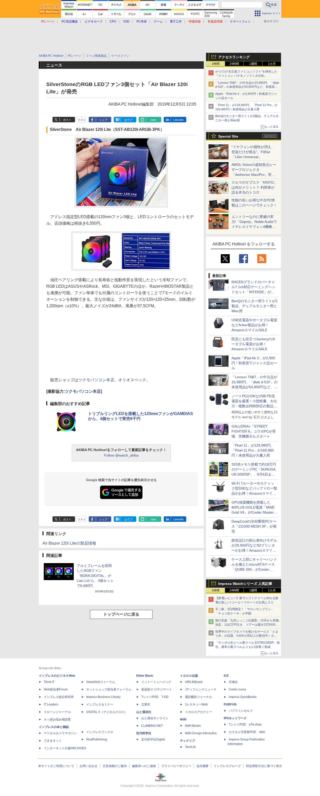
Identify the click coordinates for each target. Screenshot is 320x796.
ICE (226, 675)
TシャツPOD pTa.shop (245, 724)
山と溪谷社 (143, 712)
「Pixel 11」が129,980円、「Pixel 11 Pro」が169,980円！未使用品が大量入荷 (253, 450)
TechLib (190, 747)
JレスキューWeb (196, 704)
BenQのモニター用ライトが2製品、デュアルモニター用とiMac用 (255, 306)
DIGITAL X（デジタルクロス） (106, 712)
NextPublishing (96, 739)
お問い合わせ (89, 766)
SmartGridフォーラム (100, 682)
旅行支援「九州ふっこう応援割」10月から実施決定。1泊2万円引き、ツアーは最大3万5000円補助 (247, 625)
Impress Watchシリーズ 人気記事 (245, 584)
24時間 (234, 64)
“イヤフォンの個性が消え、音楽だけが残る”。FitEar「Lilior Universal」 (253, 152)
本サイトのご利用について (56, 766)
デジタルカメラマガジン (60, 733)
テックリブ (187, 740)
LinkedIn (178, 119)
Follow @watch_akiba (121, 455)
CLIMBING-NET (152, 725)
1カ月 (272, 64)
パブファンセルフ (241, 710)
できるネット (53, 740)
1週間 (253, 64)
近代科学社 (143, 733)
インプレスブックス (99, 732)
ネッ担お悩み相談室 (57, 719)
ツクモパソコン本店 (96, 380)
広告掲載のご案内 (115, 766)
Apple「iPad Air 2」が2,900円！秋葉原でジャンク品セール (254, 363)
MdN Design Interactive (201, 733)
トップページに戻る (121, 614)
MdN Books (193, 725)
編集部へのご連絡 (144, 766)
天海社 (233, 682)
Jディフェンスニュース (200, 689)
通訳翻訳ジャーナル (198, 697)
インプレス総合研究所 (59, 697)
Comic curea (237, 689)
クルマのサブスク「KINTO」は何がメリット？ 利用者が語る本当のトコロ (254, 187)
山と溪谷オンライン (154, 718)
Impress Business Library (103, 697)
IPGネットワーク (235, 718)
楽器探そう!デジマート (156, 689)
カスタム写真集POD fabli (247, 732)
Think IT (49, 682)
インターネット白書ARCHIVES (65, 748)
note (153, 119)
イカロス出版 (189, 675)
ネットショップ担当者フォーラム (108, 689)
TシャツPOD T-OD (154, 697)
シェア (103, 119)
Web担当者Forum (56, 689)
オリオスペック (132, 380)
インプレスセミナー (99, 704)
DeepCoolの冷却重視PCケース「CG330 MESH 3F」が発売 (254, 526)
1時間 (216, 64)
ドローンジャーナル (57, 712)
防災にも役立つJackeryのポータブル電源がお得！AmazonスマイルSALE (253, 344)
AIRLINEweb (193, 682)
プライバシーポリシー (176, 766)
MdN (183, 719)
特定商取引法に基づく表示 (264, 766)
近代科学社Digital (153, 739)
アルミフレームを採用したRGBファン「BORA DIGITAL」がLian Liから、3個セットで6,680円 (95, 576)
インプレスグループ (227, 766)
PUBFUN (230, 704)
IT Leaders (51, 704)
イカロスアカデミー (198, 712)
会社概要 (202, 766)
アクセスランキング (234, 57)
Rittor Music (145, 675)
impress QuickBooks (242, 697)
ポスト (67, 119)
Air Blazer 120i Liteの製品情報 (69, 543)
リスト (82, 119)
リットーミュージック (156, 682)
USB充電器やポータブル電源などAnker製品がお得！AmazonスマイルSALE (254, 325)
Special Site (228, 136)
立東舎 (145, 704)
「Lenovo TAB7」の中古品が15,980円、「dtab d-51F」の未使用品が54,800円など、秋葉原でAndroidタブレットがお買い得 (247, 87)
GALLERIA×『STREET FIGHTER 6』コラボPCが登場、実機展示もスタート (254, 431)
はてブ (128, 119)
